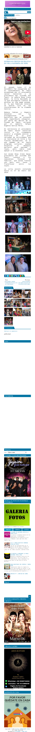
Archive (26, 529)
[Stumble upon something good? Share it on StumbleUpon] (12, 276)
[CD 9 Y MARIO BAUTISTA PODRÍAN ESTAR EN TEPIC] (7, 545)
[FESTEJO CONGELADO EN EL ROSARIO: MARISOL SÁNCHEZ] (8, 312)
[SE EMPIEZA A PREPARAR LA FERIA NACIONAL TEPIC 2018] (7, 556)
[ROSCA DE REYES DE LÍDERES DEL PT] (26, 312)
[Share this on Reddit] (20, 276)
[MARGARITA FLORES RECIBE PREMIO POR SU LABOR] (17, 303)
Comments (17, 529)
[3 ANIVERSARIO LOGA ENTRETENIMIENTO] (8, 294)
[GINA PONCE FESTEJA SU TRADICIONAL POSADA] (26, 303)
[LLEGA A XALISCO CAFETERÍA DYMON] (17, 294)
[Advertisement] (19, 50)
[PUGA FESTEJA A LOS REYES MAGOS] (17, 312)
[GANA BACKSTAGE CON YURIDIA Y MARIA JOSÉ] (7, 567)
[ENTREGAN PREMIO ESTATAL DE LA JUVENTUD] (8, 303)
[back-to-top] (29, 596)
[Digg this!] (14, 276)
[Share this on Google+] (10, 276)
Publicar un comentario (10, 331)
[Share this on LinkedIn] (18, 276)
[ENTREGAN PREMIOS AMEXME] (26, 294)
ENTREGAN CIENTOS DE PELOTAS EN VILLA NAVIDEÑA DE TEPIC (17, 62)
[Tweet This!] (8, 276)
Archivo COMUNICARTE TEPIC (22, 729)
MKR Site (24, 731)
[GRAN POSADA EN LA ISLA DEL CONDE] (8, 321)
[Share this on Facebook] (5, 276)
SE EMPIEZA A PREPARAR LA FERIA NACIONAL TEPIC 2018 (19, 554)
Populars (8, 529)
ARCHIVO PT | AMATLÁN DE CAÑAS (19, 573)
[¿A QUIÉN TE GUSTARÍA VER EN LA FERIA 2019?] (7, 535)
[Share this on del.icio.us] (16, 276)
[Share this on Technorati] (22, 276)
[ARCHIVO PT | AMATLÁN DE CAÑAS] (7, 576)
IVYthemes (17, 731)
